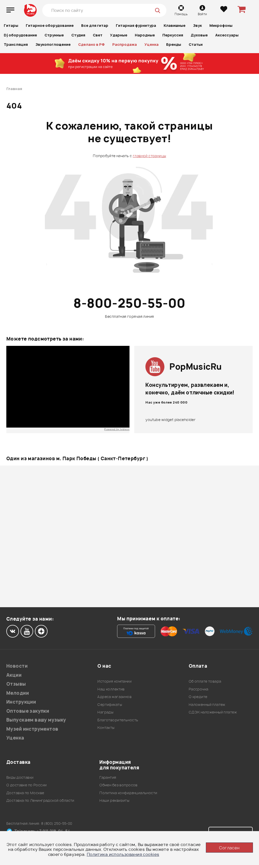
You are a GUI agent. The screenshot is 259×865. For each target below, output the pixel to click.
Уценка (151, 44)
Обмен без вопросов (118, 785)
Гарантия (107, 777)
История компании (114, 681)
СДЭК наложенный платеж (213, 712)
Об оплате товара (205, 681)
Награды (105, 712)
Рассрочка (198, 689)
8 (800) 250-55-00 (56, 823)
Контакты (105, 727)
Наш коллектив (110, 689)
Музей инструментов (32, 729)
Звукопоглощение (53, 44)
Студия (78, 35)
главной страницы (149, 155)
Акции (13, 675)
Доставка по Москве (25, 792)
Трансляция (16, 44)
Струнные (54, 35)
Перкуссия (172, 35)
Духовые (199, 35)
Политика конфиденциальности (128, 792)
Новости (17, 666)
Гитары (11, 25)
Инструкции (21, 702)
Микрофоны (220, 25)
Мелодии (17, 693)
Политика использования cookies (123, 854)
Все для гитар (94, 25)
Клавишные (174, 25)
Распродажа (124, 44)
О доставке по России (26, 785)
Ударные (118, 35)
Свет (97, 35)
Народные (145, 35)
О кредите (198, 696)
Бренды (173, 44)
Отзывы (16, 684)
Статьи (196, 44)
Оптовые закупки (27, 711)
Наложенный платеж (207, 704)
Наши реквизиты (114, 800)
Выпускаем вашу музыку (36, 720)
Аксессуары (227, 35)
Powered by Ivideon (117, 429)
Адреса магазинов (114, 696)
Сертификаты (109, 704)
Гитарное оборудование (50, 25)
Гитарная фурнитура (136, 25)
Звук (197, 25)
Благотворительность (117, 720)
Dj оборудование (20, 35)
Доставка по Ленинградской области (40, 800)
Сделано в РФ (91, 44)
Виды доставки (19, 777)
